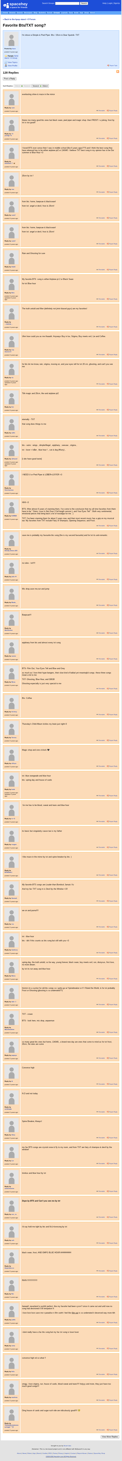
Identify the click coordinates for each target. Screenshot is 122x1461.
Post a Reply (9, 78)
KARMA (14, 516)
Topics (12, 62)
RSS (50, 1453)
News (24, 1453)
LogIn (110, 3)
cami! (13, 215)
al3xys (13, 763)
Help (104, 3)
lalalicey (14, 950)
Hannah (14, 898)
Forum (49, 13)
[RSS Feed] (117, 71)
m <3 (13, 818)
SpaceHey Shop (99, 1453)
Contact (73, 1453)
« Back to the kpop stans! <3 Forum (19, 19)
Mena (13, 682)
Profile (12, 66)
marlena (14, 1397)
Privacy (60, 1453)
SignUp (117, 3)
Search (84, 3)
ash (12, 1240)
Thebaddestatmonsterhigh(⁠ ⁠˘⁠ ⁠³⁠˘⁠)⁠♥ (11, 1426)
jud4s (13, 1319)
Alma (13, 1135)
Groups (57, 13)
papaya (14, 1055)
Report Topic (113, 65)
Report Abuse (82, 1453)
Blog (35, 13)
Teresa (13, 737)
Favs (71, 13)
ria (12, 377)
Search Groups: (48, 3)
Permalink (101, 110)
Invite (76, 13)
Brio (12, 293)
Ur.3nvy (14, 712)
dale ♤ (13, 1001)
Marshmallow (9, 1029)
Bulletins (42, 13)
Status (90, 1453)
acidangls (8, 1109)
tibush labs (67, 1446)
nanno (13, 656)
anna (13, 1345)
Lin (12, 1160)
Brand (39, 1453)
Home (5, 13)
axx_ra (14, 1214)
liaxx (14, 48)
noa (12, 189)
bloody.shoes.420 (11, 550)
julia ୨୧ (14, 576)
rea (12, 924)
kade (13, 789)
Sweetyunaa (9, 490)
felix (13, 1371)
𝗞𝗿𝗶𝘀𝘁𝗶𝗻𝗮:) (8, 872)
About (92, 13)
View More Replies (110, 1437)
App (81, 13)
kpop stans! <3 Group (11, 57)
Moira (13, 976)
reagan (14, 844)
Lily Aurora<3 (9, 351)
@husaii (14, 459)
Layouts (64, 13)
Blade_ (14, 602)
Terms (55, 1453)
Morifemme (9, 630)
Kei (12, 407)
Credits (44, 1453)
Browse (12, 13)
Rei (12, 1294)
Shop (86, 13)
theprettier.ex (9, 1268)
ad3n (13, 433)
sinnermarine (9, 1188)
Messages (28, 13)
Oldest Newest (22, 86)
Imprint (67, 1453)
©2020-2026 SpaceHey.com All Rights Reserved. (61, 1456)
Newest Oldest (40, 86)
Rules (29, 1453)
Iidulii (13, 267)
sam (13, 108)
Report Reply (113, 110)
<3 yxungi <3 (9, 134)
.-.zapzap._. (9, 324)
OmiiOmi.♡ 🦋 (10, 163)
